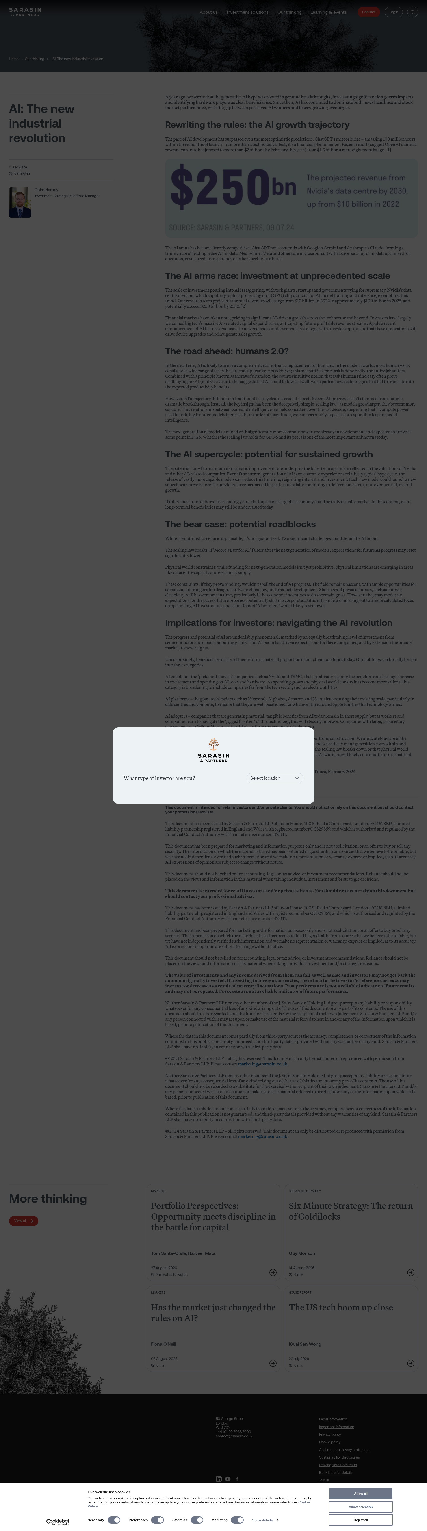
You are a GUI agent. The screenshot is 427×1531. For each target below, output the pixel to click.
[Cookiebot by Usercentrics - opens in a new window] (57, 1522)
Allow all (361, 1494)
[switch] (157, 1520)
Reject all (361, 1520)
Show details (262, 1520)
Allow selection (361, 1507)
